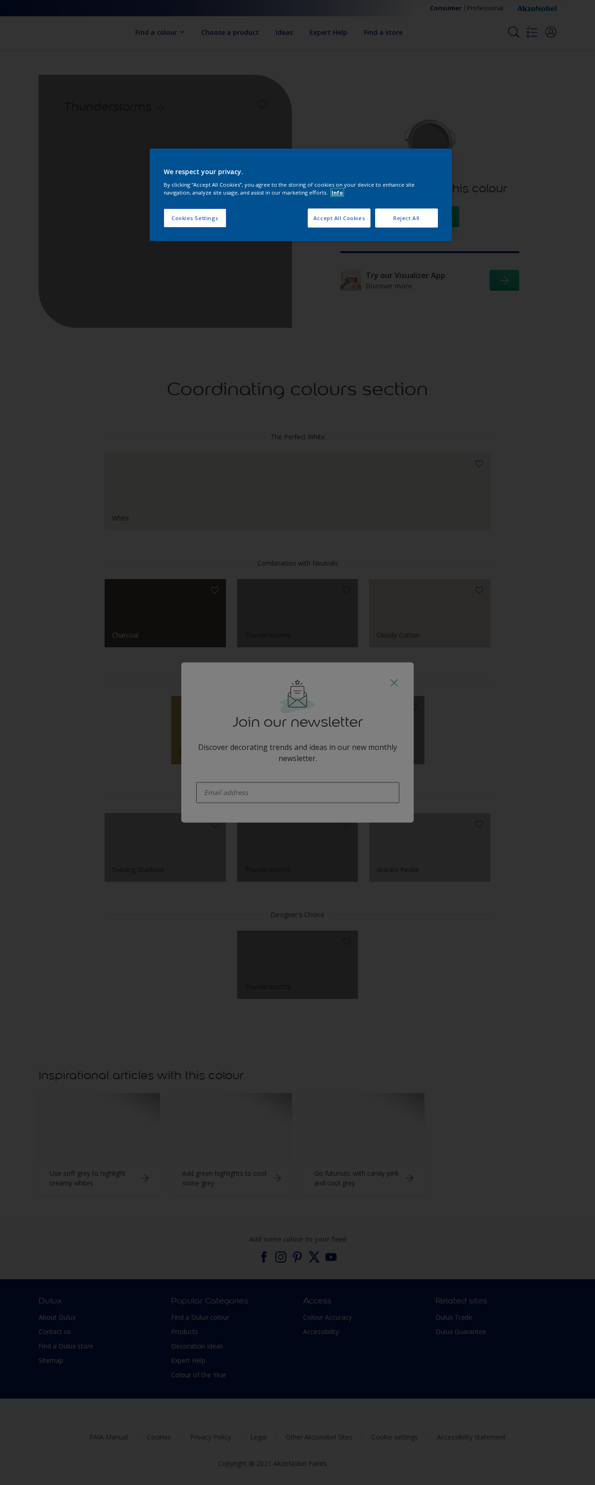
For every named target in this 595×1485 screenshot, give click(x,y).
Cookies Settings (195, 218)
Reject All (406, 218)
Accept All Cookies (339, 218)
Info (337, 192)
